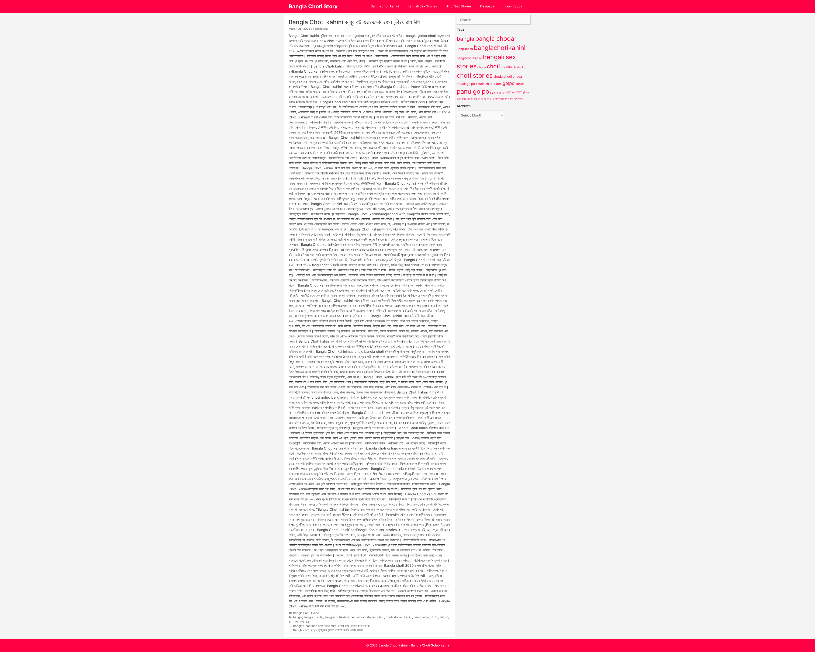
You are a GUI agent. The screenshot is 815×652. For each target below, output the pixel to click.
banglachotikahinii (469, 58)
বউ (290, 621)
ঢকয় (475, 99)
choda (481, 67)
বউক (497, 98)
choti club (519, 67)
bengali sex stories (363, 617)
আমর (498, 92)
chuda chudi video (489, 84)
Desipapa (487, 6)
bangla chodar (313, 617)
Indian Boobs (512, 6)
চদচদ (459, 98)
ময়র (511, 98)
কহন (513, 92)
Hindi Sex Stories (458, 6)
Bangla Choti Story (313, 6)
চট (524, 92)
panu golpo (421, 617)
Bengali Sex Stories (422, 6)
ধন (447, 617)
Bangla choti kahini (385, 6)
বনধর (295, 621)
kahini (408, 617)
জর (468, 98)
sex (492, 92)
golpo (509, 83)
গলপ (519, 92)
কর (509, 92)
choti (380, 617)
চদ (527, 92)
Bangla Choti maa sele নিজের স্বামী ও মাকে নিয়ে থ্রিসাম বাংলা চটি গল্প (331, 626)
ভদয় (302, 621)
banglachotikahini (337, 617)
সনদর (520, 98)
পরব (488, 98)
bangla (297, 617)
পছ (485, 98)
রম (307, 621)
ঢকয (442, 617)
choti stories (394, 617)
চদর (464, 98)
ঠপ (436, 617)
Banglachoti (465, 49)
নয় (482, 98)
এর (432, 617)
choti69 (506, 67)
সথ (515, 98)
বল (505, 98)
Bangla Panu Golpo (306, 613)
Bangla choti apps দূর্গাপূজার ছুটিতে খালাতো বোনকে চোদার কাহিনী (328, 630)
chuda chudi (502, 76)
